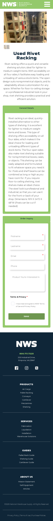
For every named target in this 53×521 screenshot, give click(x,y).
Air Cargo (26, 389)
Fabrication (26, 426)
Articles (26, 489)
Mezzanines (26, 403)
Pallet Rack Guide (26, 455)
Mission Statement (26, 481)
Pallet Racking (26, 393)
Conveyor (26, 396)
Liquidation (26, 430)
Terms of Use (25, 515)
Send (26, 316)
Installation (26, 433)
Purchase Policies (39, 515)
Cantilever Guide (26, 462)
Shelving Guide (26, 459)
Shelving (26, 407)
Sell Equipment (26, 485)
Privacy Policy (13, 515)
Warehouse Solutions (26, 436)
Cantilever (26, 400)
